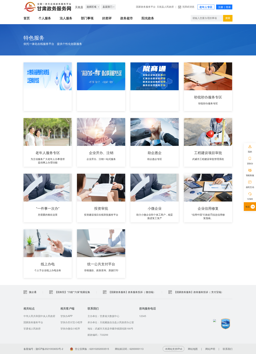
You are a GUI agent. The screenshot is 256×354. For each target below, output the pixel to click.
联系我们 (227, 349)
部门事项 (87, 18)
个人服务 (44, 18)
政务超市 (126, 18)
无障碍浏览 (188, 7)
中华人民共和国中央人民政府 (39, 316)
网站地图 (193, 349)
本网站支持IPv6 (173, 349)
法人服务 (66, 18)
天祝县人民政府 (165, 7)
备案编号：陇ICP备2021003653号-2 (43, 349)
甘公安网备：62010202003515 (92, 349)
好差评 (107, 18)
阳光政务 (148, 18)
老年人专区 (205, 7)
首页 (27, 18)
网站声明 (210, 349)
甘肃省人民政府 (32, 328)
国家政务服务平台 (146, 7)
